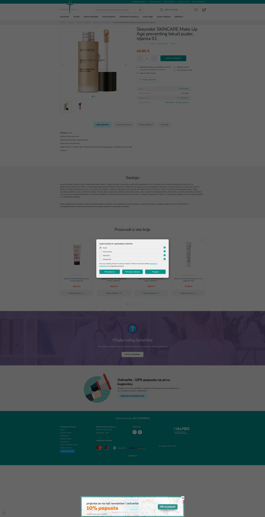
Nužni (105, 248)
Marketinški (107, 259)
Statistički (106, 255)
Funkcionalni (107, 251)
